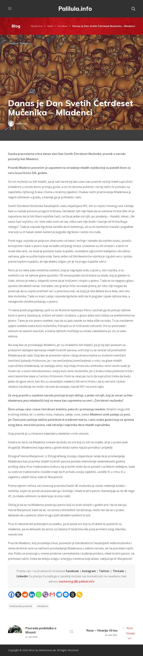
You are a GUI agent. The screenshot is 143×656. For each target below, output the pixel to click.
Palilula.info (21, 123)
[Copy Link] (79, 595)
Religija (24, 43)
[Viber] (45, 595)
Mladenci (42, 606)
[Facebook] (11, 595)
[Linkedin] (32, 595)
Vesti (50, 26)
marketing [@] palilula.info (76, 581)
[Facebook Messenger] (66, 595)
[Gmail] (52, 595)
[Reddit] (25, 595)
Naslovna (36, 26)
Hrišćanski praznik (21, 606)
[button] (133, 8)
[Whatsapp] (39, 595)
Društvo (62, 26)
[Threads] (73, 595)
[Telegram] (59, 595)
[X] (18, 595)
